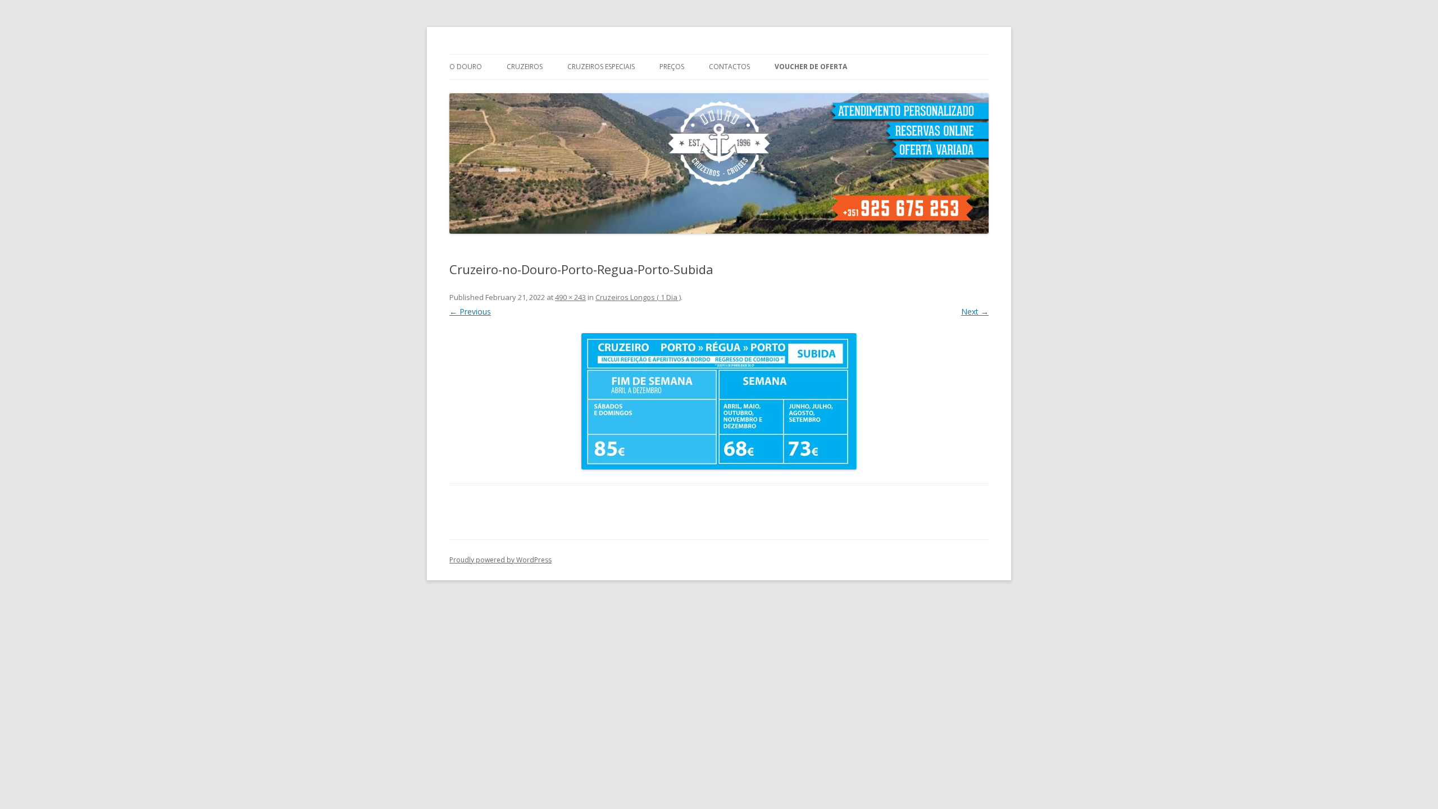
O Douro (465, 66)
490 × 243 (570, 297)
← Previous (470, 311)
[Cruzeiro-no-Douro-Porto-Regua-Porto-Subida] (719, 401)
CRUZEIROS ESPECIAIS (601, 66)
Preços (671, 66)
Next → (975, 311)
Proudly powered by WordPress (500, 560)
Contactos (729, 66)
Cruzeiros (525, 66)
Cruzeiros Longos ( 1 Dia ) (638, 297)
